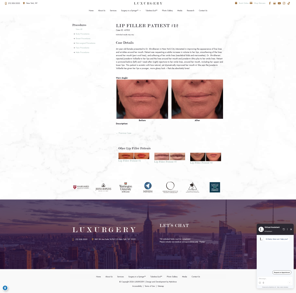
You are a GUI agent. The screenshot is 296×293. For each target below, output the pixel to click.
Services (113, 10)
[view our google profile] (274, 3)
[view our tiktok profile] (289, 3)
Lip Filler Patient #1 (129, 160)
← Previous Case (123, 133)
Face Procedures (82, 47)
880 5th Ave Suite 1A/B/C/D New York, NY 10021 (115, 239)
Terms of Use (150, 286)
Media (179, 10)
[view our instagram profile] (284, 3)
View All (79, 29)
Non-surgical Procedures (85, 43)
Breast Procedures (83, 38)
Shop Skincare (259, 3)
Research (190, 10)
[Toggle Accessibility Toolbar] (5, 288)
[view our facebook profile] (270, 3)
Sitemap (161, 286)
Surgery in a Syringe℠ (129, 10)
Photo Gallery (167, 10)
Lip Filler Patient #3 (201, 162)
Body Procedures (82, 34)
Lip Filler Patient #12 (147, 25)
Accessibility (137, 286)
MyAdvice (172, 281)
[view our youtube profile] (279, 3)
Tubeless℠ (151, 10)
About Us (101, 10)
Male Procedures (82, 52)
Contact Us (203, 10)
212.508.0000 (81, 239)
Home (91, 10)
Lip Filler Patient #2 (165, 161)
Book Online (243, 3)
